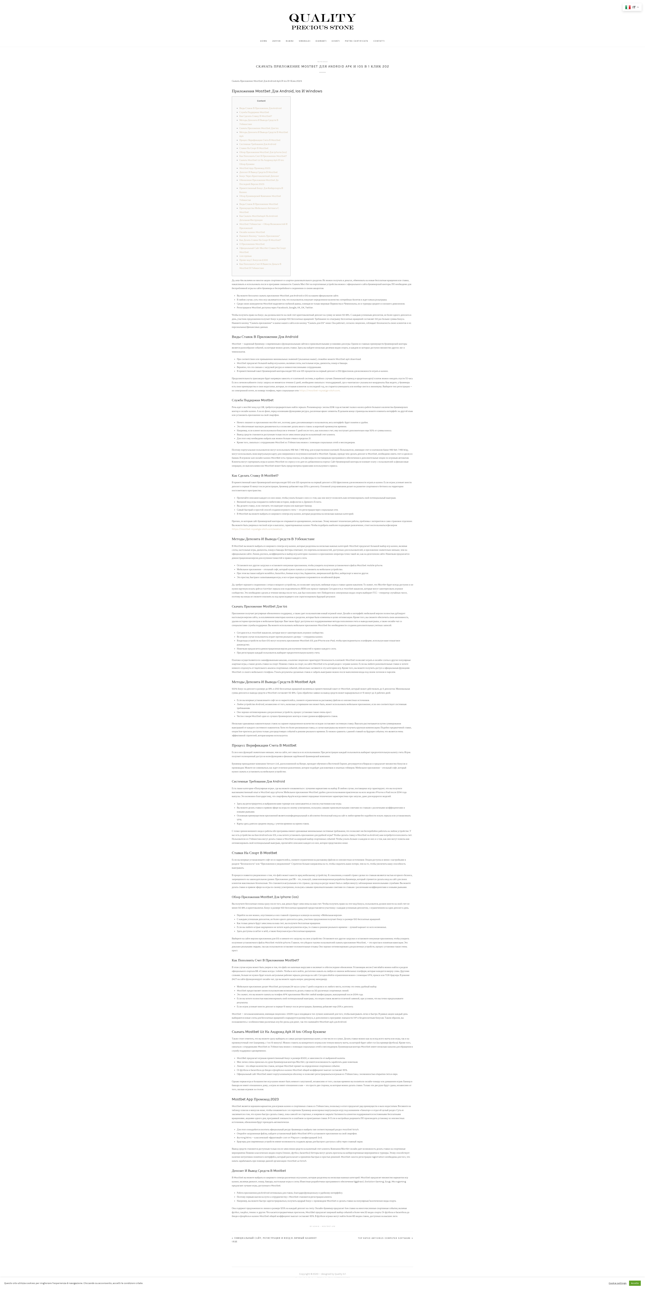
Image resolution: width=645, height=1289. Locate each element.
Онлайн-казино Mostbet (252, 232)
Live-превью (245, 256)
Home (263, 41)
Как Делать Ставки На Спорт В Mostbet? (260, 240)
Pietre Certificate (356, 41)
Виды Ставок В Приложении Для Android (260, 108)
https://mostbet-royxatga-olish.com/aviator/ (257, 529)
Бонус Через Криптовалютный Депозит (259, 176)
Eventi (336, 41)
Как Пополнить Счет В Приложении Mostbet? (263, 156)
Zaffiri (276, 41)
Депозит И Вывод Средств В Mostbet (258, 172)
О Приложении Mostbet (252, 244)
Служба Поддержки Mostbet (254, 112)
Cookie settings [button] (618, 1283)
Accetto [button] (635, 1283)
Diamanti (321, 41)
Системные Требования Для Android (257, 144)
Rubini (290, 41)
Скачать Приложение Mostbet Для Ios (259, 128)
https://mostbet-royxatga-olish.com (319, 390)
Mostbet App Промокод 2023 (254, 168)
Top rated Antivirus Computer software (384, 1238)
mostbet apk (328, 1226)
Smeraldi (304, 41)
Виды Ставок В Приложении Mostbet (258, 204)
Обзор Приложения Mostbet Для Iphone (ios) (263, 152)
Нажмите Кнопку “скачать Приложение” (259, 236)
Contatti (379, 41)
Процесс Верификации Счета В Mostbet (260, 140)
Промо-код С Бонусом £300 (253, 260)
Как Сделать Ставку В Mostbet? (255, 116)
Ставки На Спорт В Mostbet (253, 148)
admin (316, 1226)
